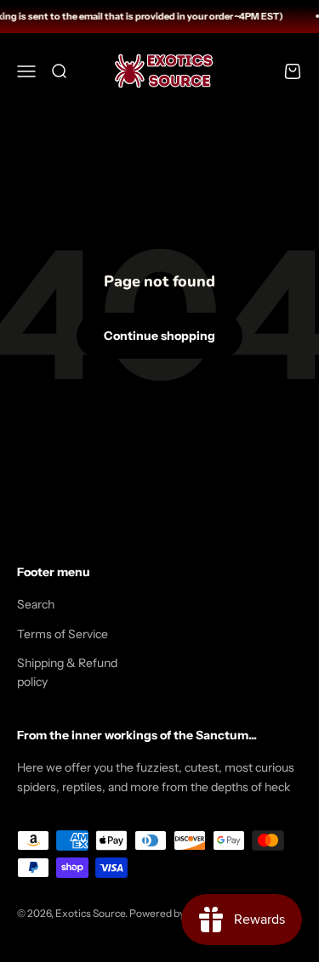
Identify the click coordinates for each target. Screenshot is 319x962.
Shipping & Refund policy (67, 672)
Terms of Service (62, 634)
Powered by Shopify (175, 913)
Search (35, 604)
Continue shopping (159, 335)
